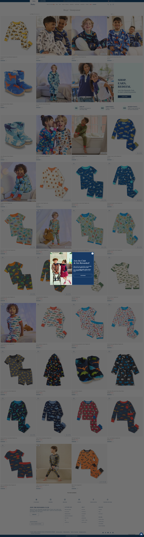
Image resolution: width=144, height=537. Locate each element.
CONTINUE (83, 275)
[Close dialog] (92, 253)
